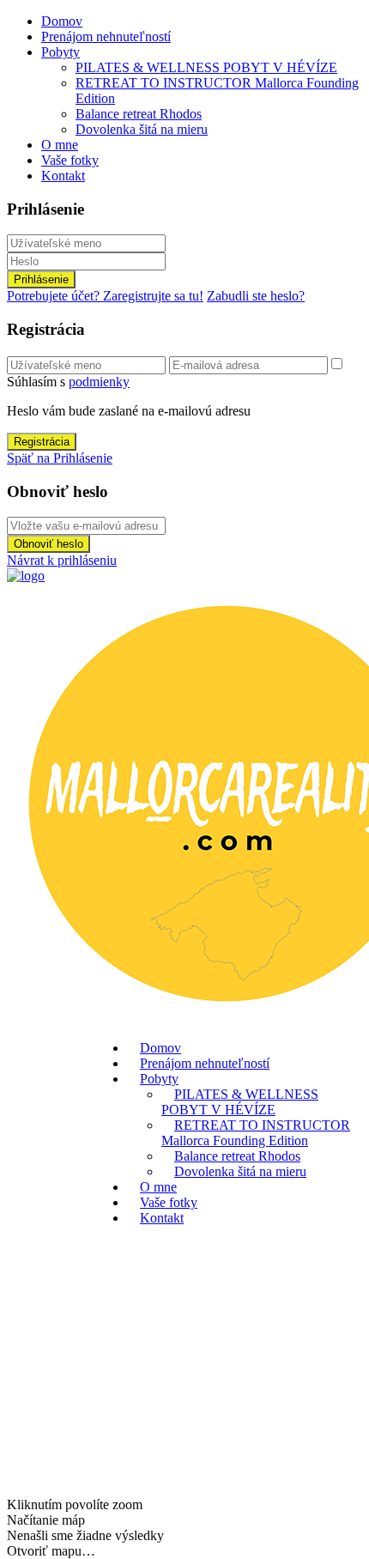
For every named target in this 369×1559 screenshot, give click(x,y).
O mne (59, 144)
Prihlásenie (41, 279)
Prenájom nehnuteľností (106, 36)
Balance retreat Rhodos (139, 113)
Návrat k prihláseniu (62, 560)
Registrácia (42, 441)
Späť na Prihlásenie (59, 458)
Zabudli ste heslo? (256, 295)
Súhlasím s (68, 381)
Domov (61, 21)
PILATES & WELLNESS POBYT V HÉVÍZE (206, 67)
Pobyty (60, 52)
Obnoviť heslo (48, 543)
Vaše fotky (70, 160)
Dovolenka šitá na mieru (142, 129)
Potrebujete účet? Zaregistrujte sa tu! (105, 295)
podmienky (99, 381)
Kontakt (63, 175)
